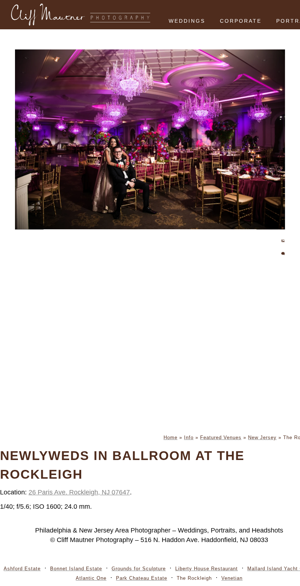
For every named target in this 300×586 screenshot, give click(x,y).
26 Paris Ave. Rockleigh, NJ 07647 (79, 492)
